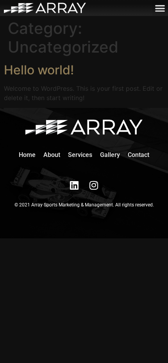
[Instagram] (94, 185)
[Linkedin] (74, 185)
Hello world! (39, 70)
